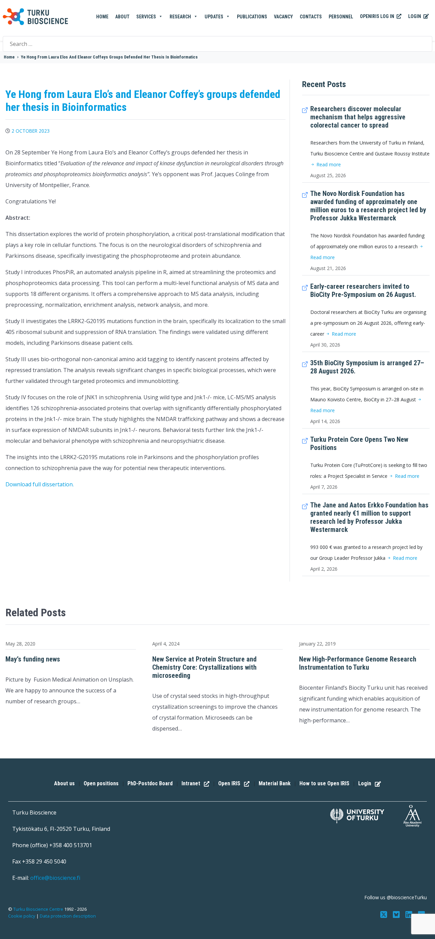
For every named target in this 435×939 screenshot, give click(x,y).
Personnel (341, 16)
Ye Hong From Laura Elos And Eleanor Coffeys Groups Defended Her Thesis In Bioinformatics (109, 57)
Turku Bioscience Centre (38, 909)
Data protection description (68, 916)
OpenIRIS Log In (377, 16)
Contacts (311, 16)
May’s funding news (32, 659)
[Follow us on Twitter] (384, 914)
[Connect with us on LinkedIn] (409, 914)
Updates (214, 16)
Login (415, 16)
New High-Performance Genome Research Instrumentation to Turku (357, 663)
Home (102, 16)
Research (180, 16)
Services (146, 16)
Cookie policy (21, 916)
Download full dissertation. (39, 484)
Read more (328, 164)
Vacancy (283, 16)
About (122, 16)
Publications (252, 16)
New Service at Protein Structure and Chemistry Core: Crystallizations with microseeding (204, 667)
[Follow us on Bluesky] (397, 914)
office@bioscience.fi (55, 878)
